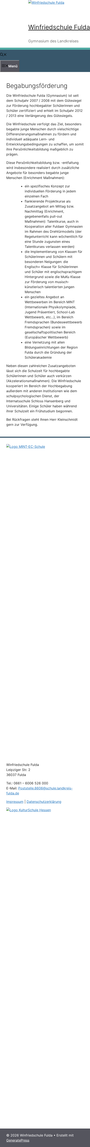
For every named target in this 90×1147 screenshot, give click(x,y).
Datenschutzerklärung (44, 802)
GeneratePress (17, 1140)
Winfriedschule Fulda (59, 27)
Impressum (14, 802)
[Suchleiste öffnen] (3, 55)
